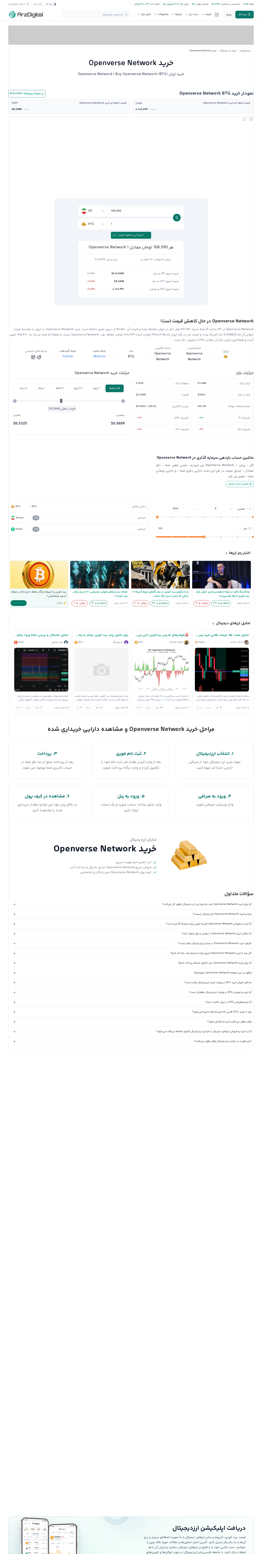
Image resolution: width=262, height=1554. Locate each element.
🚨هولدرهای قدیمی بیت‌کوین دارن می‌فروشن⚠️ (162, 635)
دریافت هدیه (18, 603)
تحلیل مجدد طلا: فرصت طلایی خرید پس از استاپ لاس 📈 (222, 635)
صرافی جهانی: (201, 4)
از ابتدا (23, 388)
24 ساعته (114, 388)
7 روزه (96, 388)
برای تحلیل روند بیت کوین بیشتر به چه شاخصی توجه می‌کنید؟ (101, 635)
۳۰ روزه (78, 388)
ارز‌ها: (251, 4)
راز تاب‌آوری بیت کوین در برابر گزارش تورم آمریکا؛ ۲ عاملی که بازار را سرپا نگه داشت (161, 594)
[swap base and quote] (177, 218)
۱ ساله (41, 388)
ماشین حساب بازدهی (238, 484)
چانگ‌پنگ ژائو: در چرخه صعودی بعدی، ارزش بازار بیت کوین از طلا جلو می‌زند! (223, 594)
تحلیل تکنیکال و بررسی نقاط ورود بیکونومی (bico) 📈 (41, 635)
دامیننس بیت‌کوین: (230, 4)
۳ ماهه (60, 388)
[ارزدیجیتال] (26, 14)
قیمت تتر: (154, 4)
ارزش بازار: (184, 4)
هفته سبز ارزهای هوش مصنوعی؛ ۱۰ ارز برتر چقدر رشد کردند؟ (100, 594)
